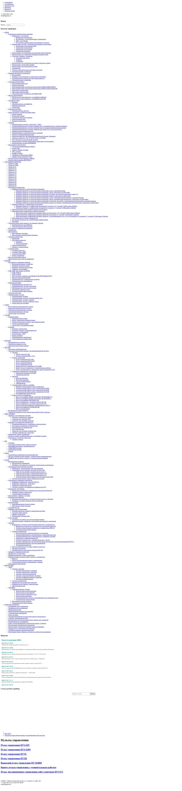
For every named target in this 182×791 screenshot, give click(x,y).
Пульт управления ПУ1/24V (15, 745)
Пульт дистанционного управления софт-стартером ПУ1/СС (32, 772)
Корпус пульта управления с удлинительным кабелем (28, 767)
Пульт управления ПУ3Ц (14, 758)
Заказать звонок (10, 11)
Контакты (8, 7)
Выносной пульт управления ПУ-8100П (21, 763)
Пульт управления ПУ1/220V (16, 749)
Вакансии (8, 9)
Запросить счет (9, 6)
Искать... (3, 25)
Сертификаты (9, 4)
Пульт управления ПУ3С (14, 754)
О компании (9, 2)
